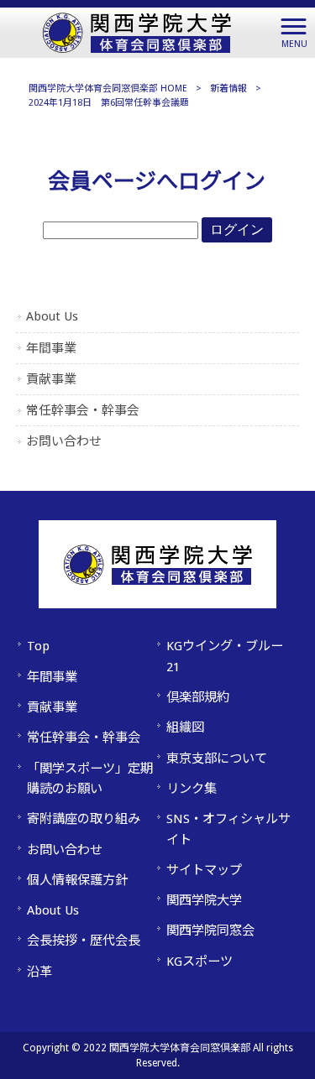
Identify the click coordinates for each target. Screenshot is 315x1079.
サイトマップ (204, 870)
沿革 (39, 971)
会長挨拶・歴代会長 (83, 940)
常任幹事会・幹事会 (82, 410)
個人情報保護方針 (77, 880)
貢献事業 (51, 379)
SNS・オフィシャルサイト (228, 829)
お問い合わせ (64, 441)
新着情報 (228, 88)
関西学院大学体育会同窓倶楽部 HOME (108, 88)
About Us (52, 316)
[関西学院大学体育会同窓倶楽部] (136, 31)
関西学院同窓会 (210, 930)
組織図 (185, 727)
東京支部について (216, 758)
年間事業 (51, 348)
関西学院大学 (204, 900)
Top (38, 646)
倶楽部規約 (197, 697)
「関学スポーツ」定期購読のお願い (90, 778)
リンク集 (191, 788)
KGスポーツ (199, 961)
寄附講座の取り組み (83, 818)
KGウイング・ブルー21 (224, 656)
